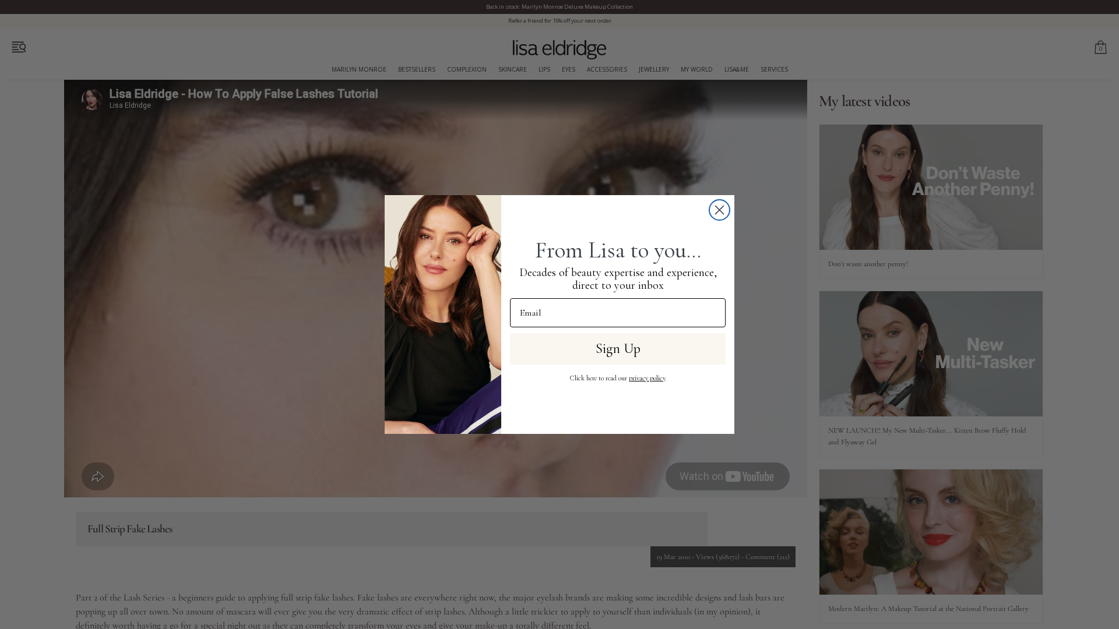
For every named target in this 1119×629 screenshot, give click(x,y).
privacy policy (647, 378)
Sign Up (618, 348)
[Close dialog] (719, 210)
